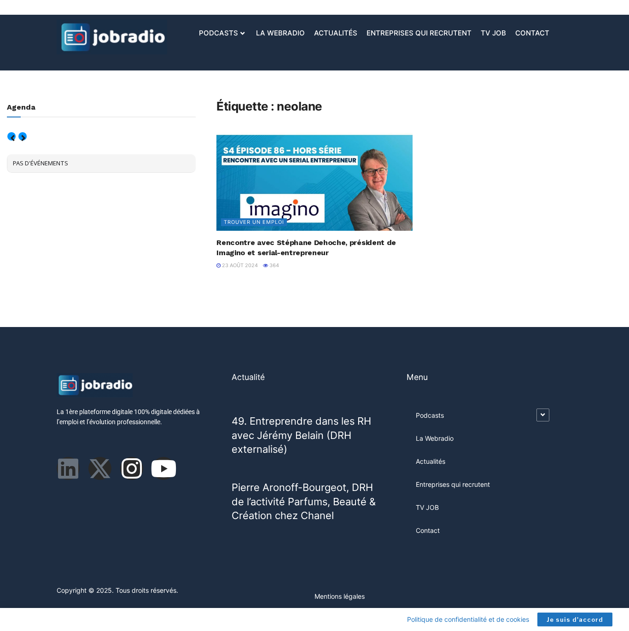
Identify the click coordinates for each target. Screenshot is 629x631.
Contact (532, 33)
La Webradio (280, 33)
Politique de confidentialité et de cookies (468, 619)
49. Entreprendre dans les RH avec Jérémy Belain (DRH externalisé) (301, 435)
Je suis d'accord (575, 619)
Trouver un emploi (254, 222)
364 (273, 265)
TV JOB (493, 33)
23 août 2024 (239, 265)
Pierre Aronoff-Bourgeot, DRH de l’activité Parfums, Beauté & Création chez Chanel (304, 501)
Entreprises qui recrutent (419, 33)
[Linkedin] (68, 468)
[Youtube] (163, 468)
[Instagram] (131, 468)
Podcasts (218, 33)
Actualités (335, 33)
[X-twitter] (99, 468)
